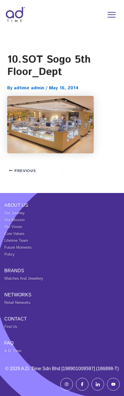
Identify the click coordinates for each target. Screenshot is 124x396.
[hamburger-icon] (111, 15)
